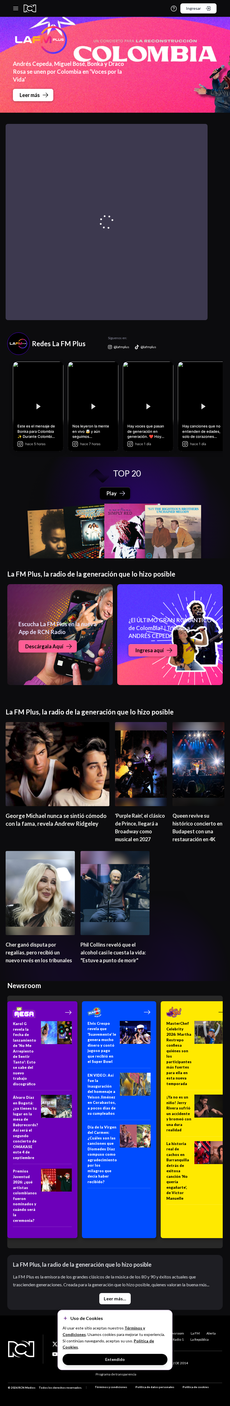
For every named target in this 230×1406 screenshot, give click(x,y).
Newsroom (175, 1333)
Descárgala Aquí (44, 646)
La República (199, 1339)
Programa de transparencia (116, 1374)
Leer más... (115, 1298)
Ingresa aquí (149, 650)
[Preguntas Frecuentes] (174, 8)
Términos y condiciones (111, 1387)
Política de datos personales (154, 1387)
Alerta (211, 1333)
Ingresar (193, 8)
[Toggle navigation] (15, 8)
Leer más (30, 95)
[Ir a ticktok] (55, 1344)
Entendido (115, 1359)
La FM (195, 1333)
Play (112, 493)
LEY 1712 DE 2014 (174, 1363)
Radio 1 (178, 1339)
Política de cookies (196, 1387)
